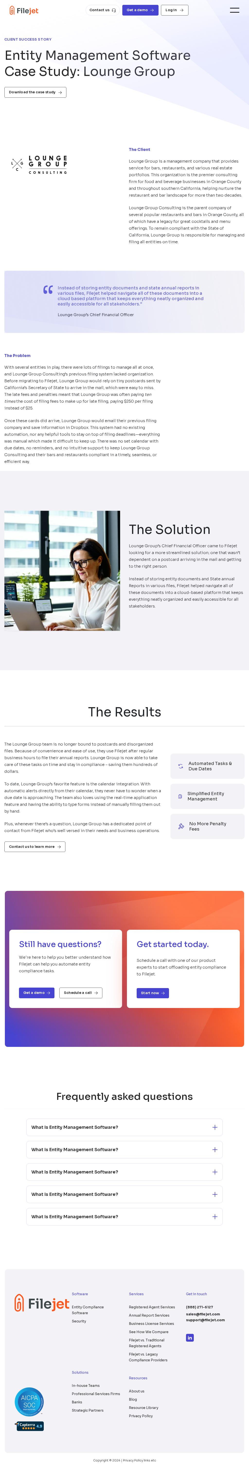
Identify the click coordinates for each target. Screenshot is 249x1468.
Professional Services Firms (96, 1394)
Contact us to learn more (32, 846)
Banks (77, 1402)
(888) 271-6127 (199, 1307)
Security (79, 1321)
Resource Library (143, 1408)
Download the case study (32, 92)
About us (136, 1391)
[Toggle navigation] (234, 10)
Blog (133, 1399)
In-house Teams (86, 1385)
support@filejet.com (205, 1320)
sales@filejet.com (203, 1314)
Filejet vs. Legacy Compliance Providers (148, 1357)
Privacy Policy (141, 1416)
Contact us (99, 10)
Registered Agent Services (152, 1307)
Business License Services (151, 1323)
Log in (172, 10)
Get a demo (137, 10)
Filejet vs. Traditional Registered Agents (146, 1343)
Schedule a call (78, 992)
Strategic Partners (88, 1410)
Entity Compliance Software (88, 1310)
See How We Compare (149, 1332)
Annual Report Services (149, 1315)
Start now (150, 993)
